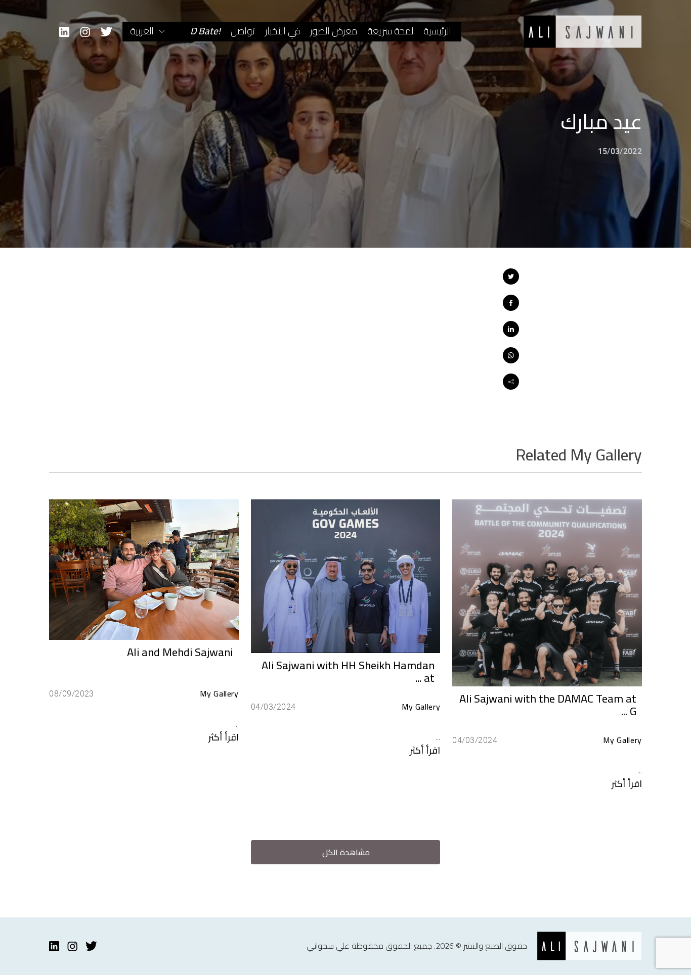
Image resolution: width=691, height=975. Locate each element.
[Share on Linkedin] (511, 329)
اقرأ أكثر (627, 783)
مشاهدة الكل (346, 852)
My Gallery (622, 740)
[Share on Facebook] (511, 303)
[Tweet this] (511, 276)
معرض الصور (333, 31)
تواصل (243, 31)
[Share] (511, 382)
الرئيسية (437, 31)
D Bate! (205, 31)
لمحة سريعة (390, 31)
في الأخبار (282, 31)
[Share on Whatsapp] (511, 355)
